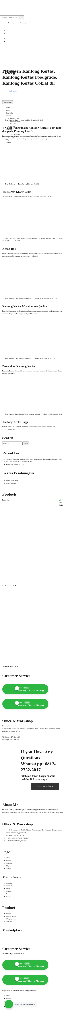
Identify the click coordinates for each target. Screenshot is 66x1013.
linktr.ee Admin (45, 786)
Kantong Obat (23, 414)
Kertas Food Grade (12, 480)
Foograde (12, 238)
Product (8, 860)
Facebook (9, 886)
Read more (59, 812)
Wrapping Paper (50, 238)
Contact (8, 868)
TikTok (8, 896)
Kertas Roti (9, 249)
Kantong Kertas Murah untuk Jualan (24, 306)
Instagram (9, 883)
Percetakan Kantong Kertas (18, 366)
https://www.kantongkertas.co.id (18, 841)
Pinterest (9, 891)
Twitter (8, 888)
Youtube (8, 894)
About (8, 858)
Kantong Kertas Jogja (15, 422)
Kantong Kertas (13, 120)
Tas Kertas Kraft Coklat (16, 192)
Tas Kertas (12, 184)
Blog (6, 120)
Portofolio (9, 863)
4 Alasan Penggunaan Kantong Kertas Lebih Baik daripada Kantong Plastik (32, 129)
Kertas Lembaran (11, 483)
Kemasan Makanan (31, 238)
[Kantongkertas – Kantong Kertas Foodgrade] (17, 55)
